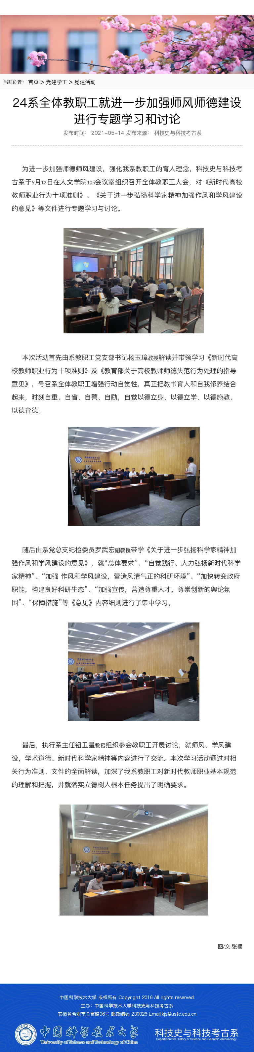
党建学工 (56, 82)
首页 (33, 82)
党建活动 (85, 82)
